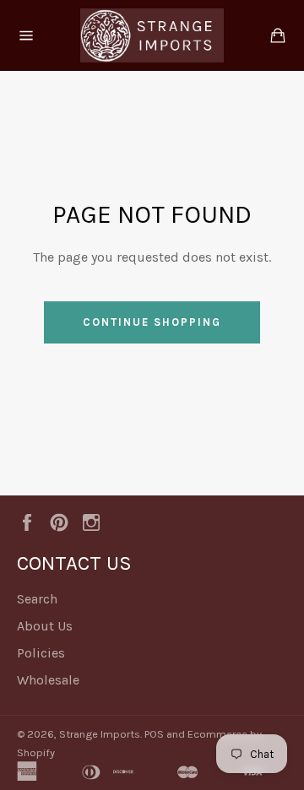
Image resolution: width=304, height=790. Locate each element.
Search (37, 599)
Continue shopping (151, 322)
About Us (45, 626)
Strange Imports (99, 734)
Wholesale (48, 680)
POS (154, 734)
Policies (41, 653)
